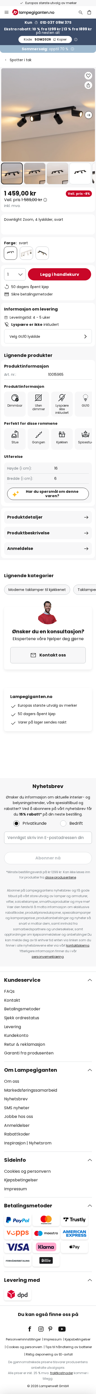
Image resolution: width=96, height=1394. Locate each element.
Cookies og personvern (27, 1171)
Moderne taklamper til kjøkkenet (37, 589)
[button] (12, 173)
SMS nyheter (16, 1108)
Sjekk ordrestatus (21, 1018)
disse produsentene (60, 877)
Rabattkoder (17, 1134)
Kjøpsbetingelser (21, 1180)
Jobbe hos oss (18, 1116)
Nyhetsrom (40, 1143)
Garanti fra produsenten (29, 1053)
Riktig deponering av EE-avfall (49, 1354)
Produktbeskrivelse (28, 533)
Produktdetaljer (24, 517)
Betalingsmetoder (22, 1009)
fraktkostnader (61, 1373)
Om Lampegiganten (30, 1070)
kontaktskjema (77, 945)
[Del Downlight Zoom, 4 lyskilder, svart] (88, 85)
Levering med (22, 1280)
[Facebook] (33, 1329)
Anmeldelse (20, 548)
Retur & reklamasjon (24, 1044)
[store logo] (36, 12)
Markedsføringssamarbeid (30, 1090)
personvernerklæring (48, 956)
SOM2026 (45, 39)
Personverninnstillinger (23, 1339)
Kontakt (12, 1000)
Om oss (11, 1081)
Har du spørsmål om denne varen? (52, 493)
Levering (12, 1027)
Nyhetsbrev (16, 1099)
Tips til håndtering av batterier (68, 1347)
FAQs (9, 991)
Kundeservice (22, 980)
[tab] (48, 1017)
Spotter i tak (20, 59)
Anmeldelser (17, 1125)
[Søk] (81, 12)
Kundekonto (16, 1035)
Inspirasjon (15, 1143)
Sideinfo (15, 1160)
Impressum (15, 1189)
